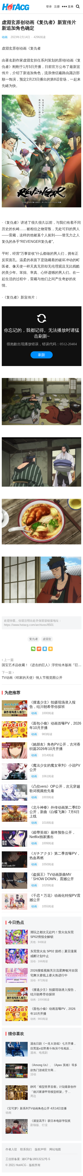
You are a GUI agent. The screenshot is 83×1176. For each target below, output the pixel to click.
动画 (5, 37)
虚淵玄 (47, 639)
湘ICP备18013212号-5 (36, 1159)
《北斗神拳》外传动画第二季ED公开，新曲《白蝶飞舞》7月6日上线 (55, 812)
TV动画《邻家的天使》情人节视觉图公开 (32, 677)
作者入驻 (11, 1149)
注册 (57, 6)
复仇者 (33, 639)
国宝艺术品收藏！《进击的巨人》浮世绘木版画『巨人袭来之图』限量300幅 (41, 665)
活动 (33, 961)
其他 (33, 942)
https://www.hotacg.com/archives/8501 (29, 625)
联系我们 (26, 1149)
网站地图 (55, 1149)
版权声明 (40, 1149)
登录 (49, 6)
